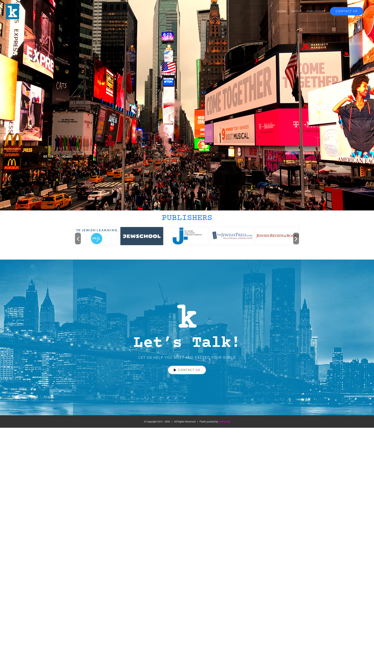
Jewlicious (224, 421)
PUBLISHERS (187, 218)
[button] (78, 238)
